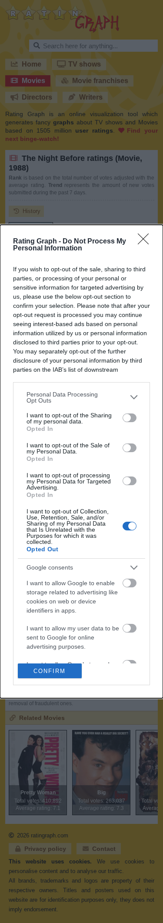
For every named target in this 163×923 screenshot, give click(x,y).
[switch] (129, 417)
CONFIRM (49, 671)
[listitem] (81, 397)
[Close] (146, 241)
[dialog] (81, 462)
